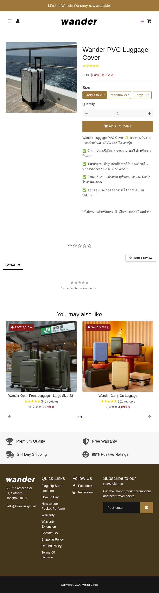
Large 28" (142, 95)
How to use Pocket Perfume (53, 506)
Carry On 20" (95, 95)
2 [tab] (81, 417)
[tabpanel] (41, 365)
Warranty (48, 515)
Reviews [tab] (10, 264)
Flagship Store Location (51, 488)
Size (86, 87)
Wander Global (89, 584)
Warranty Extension (48, 524)
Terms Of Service (48, 555)
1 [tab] (78, 417)
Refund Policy (51, 546)
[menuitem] (142, 21)
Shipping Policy (52, 539)
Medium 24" (120, 95)
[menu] (142, 21)
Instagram (85, 492)
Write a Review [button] (143, 257)
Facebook (84, 486)
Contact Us (49, 533)
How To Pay (50, 497)
